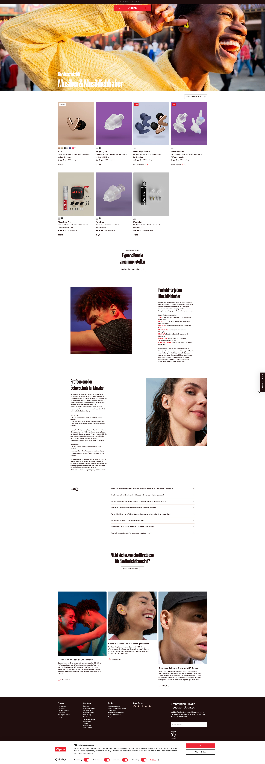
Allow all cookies (200, 746)
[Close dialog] (170, 366)
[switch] (107, 760)
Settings (153, 760)
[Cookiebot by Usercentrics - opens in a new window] (61, 760)
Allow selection (200, 752)
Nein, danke (152, 395)
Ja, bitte (152, 389)
